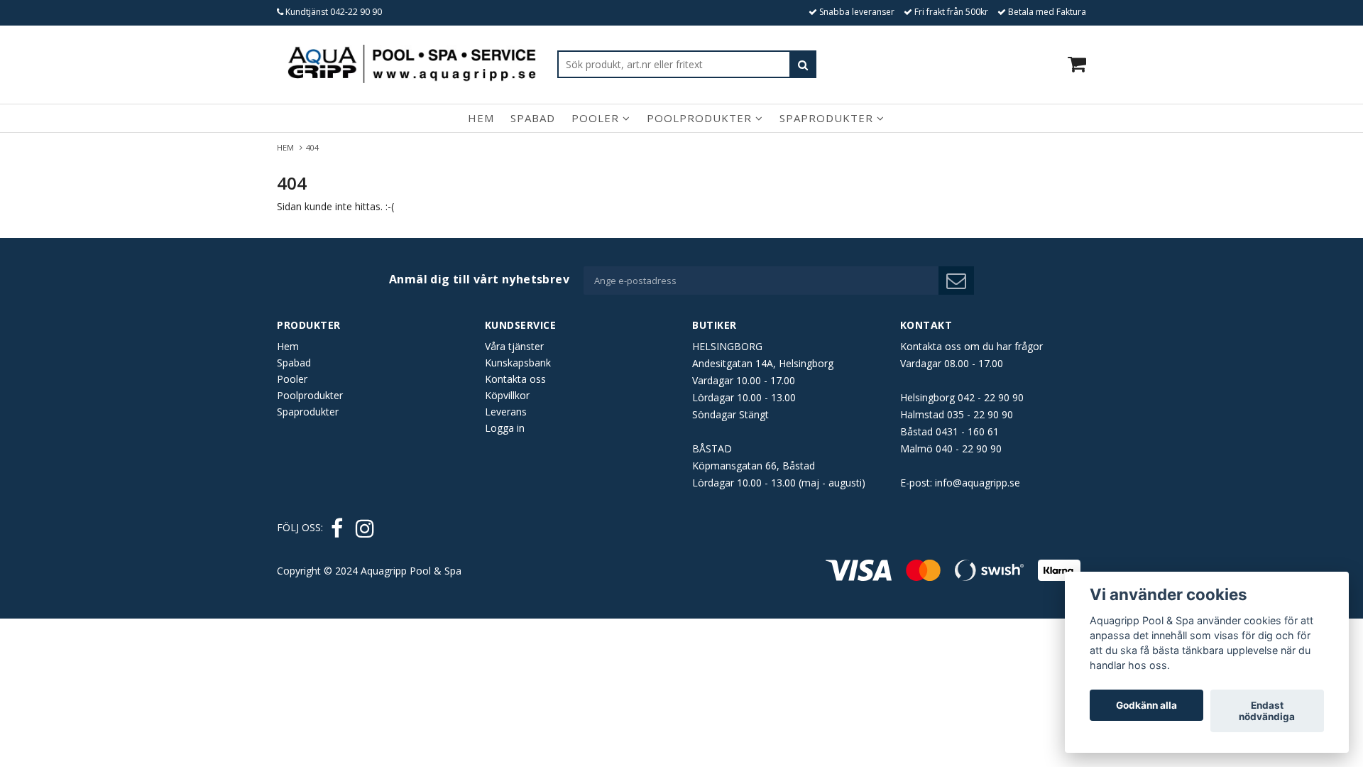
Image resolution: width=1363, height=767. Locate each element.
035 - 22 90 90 (980, 414)
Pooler (597, 118)
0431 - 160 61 (967, 431)
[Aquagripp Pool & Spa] (412, 64)
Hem (481, 118)
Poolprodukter (701, 118)
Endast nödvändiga (1267, 711)
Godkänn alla (1146, 705)
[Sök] (802, 64)
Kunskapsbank (518, 362)
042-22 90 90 (356, 12)
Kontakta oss (515, 379)
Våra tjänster (514, 346)
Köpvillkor (507, 395)
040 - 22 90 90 (969, 448)
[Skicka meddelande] (956, 280)
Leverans (506, 411)
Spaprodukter (828, 118)
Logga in (505, 428)
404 (313, 147)
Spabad (532, 118)
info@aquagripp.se (977, 482)
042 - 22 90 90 (991, 397)
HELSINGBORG (727, 346)
